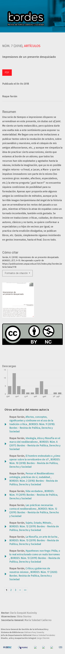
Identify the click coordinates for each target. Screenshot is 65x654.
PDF (7, 72)
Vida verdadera (34, 491)
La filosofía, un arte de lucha (42, 536)
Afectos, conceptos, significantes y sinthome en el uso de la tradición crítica (31, 420)
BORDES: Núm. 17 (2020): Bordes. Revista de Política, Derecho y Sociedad (33, 576)
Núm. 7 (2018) (12, 46)
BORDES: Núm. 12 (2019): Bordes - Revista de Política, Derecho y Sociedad (34, 512)
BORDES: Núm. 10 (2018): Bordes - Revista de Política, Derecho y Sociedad (34, 463)
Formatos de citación (16, 273)
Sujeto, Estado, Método (39, 522)
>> (25, 590)
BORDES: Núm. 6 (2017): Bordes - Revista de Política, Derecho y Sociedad (34, 445)
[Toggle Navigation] (56, 19)
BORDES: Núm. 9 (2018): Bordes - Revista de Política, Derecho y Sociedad (32, 428)
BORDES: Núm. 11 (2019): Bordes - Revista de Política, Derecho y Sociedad (33, 495)
